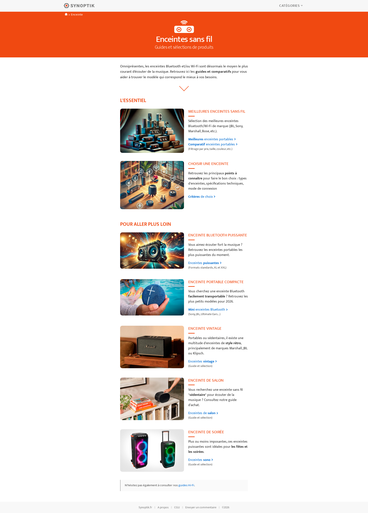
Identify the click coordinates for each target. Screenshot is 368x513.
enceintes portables (210, 139)
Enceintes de (202, 413)
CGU (177, 507)
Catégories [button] (289, 6)
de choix (200, 196)
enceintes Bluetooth (206, 309)
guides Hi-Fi (186, 485)
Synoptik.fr (145, 507)
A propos (163, 507)
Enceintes (203, 263)
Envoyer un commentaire (200, 507)
